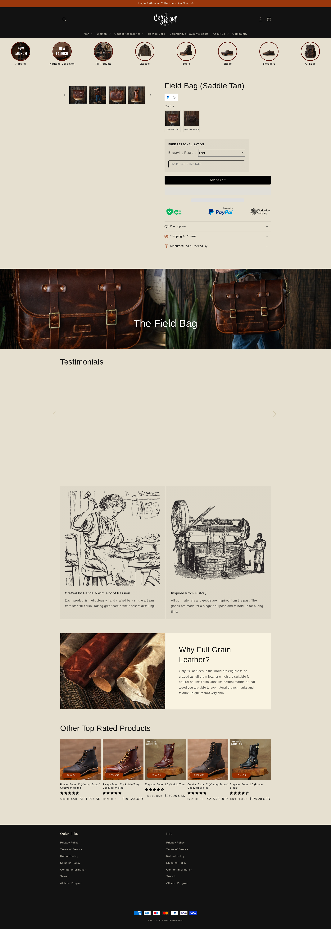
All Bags (310, 63)
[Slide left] (64, 95)
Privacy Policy (69, 842)
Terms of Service (71, 849)
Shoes (228, 63)
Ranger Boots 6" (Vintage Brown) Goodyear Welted (80, 786)
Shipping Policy (70, 862)
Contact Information (73, 869)
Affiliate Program (71, 883)
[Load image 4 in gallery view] (136, 95)
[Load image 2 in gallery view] (97, 95)
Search (65, 876)
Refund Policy (69, 856)
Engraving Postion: (182, 152)
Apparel (21, 63)
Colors (169, 106)
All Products (103, 63)
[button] (218, 191)
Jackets (145, 63)
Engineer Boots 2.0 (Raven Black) (246, 786)
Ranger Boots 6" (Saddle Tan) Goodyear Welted (121, 786)
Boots (186, 63)
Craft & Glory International (169, 920)
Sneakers (269, 63)
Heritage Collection (62, 63)
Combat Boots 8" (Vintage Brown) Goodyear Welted (208, 786)
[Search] (64, 19)
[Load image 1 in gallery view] (78, 95)
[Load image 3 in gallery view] (117, 95)
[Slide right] (151, 95)
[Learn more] (174, 97)
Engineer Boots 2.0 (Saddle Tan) (165, 784)
